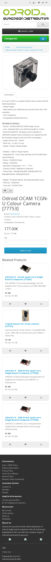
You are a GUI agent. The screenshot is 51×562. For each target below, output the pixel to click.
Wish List (5, 516)
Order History (7, 513)
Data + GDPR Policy (9, 465)
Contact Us (6, 487)
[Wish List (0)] (39, 3)
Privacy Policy (7, 471)
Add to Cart (25, 250)
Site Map (5, 489)
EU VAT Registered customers (14, 503)
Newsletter (6, 519)
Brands (5, 492)
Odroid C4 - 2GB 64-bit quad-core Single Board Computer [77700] (23, 418)
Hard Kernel (15, 214)
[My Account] (34, 3)
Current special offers (11, 500)
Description (9, 95)
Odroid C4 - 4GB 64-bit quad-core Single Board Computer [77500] (23, 371)
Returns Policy (7, 476)
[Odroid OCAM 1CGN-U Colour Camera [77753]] (25, 72)
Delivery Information (10, 468)
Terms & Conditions (10, 473)
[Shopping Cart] (43, 3)
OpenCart (16, 556)
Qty (5, 238)
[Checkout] (46, 3)
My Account (6, 510)
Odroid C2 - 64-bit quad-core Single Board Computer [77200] (24, 278)
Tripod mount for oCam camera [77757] (22, 325)
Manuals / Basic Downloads (13, 479)
